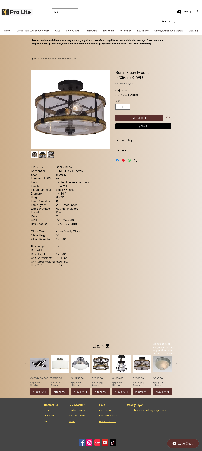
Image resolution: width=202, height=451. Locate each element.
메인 (33, 58)
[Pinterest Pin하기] (123, 165)
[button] (197, 11)
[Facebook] (82, 442)
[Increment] (127, 112)
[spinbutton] (122, 112)
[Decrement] (118, 112)
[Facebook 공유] (117, 165)
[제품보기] (39, 364)
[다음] (176, 364)
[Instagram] (89, 442)
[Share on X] (135, 165)
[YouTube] (105, 442)
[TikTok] (113, 442)
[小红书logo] (97, 442)
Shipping (133, 100)
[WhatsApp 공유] (129, 165)
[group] (101, 374)
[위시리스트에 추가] (168, 123)
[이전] (25, 364)
